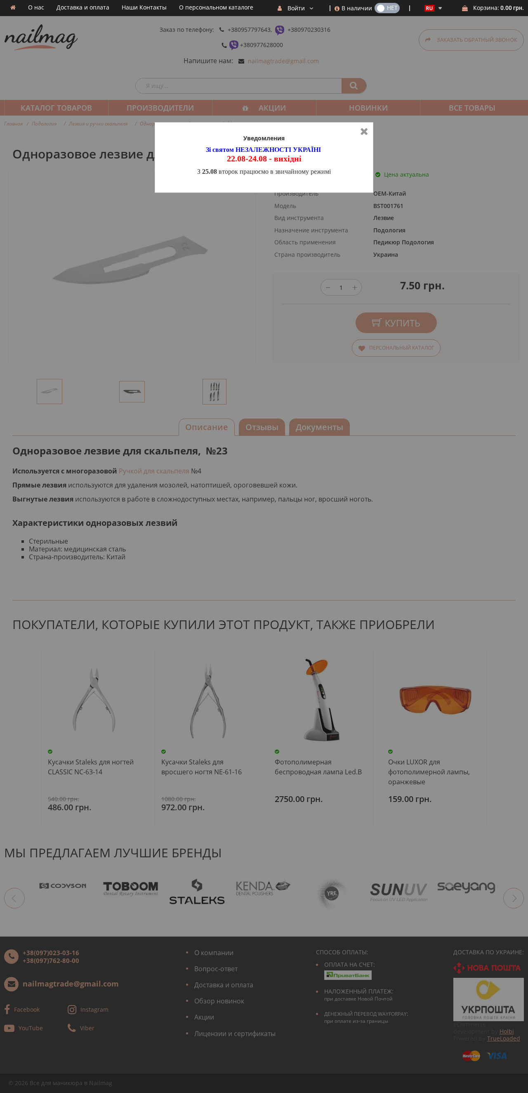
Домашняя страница (13, 7)
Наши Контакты (144, 7)
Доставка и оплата (83, 7)
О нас (36, 7)
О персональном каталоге (216, 7)
